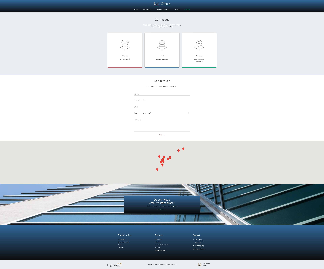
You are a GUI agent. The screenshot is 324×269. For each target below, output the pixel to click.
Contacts (120, 247)
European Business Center (162, 244)
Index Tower (158, 239)
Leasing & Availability (124, 242)
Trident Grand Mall (160, 250)
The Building (121, 239)
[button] (162, 160)
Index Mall (157, 247)
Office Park (158, 242)
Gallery (120, 244)
